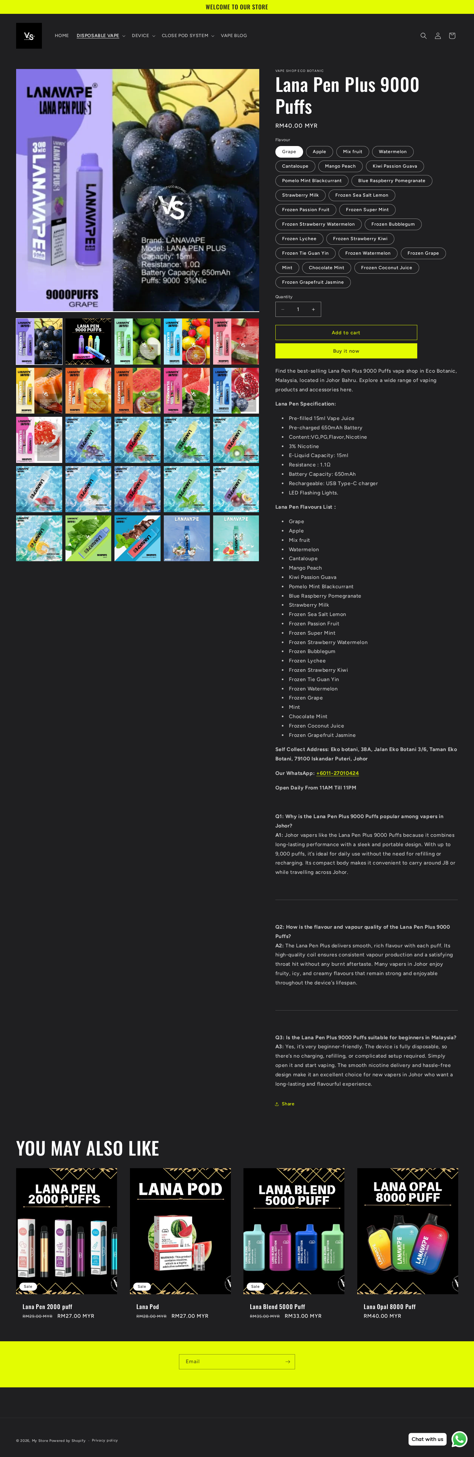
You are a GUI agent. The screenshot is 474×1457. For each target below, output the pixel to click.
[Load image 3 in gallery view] (137, 341)
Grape (289, 151)
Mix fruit (352, 151)
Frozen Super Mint (367, 209)
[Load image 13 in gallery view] (137, 440)
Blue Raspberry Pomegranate (392, 180)
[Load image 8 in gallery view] (137, 391)
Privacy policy (105, 1440)
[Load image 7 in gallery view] (88, 391)
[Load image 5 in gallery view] (236, 341)
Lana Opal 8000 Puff (390, 1306)
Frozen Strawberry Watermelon (318, 224)
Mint (287, 267)
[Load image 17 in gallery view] (88, 489)
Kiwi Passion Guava (395, 166)
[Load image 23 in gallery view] (137, 538)
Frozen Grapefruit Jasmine (313, 282)
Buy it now (346, 351)
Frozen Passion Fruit (306, 209)
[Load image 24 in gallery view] (187, 538)
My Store (40, 1441)
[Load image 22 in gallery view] (88, 538)
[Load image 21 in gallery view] (39, 538)
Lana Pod (147, 1306)
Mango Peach (340, 166)
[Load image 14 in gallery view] (187, 440)
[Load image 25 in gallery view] (236, 538)
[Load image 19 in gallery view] (187, 489)
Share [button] (288, 1104)
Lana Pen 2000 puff (48, 1306)
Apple (319, 151)
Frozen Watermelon (368, 253)
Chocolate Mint (326, 267)
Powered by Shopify (67, 1441)
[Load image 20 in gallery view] (236, 489)
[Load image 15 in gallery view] (236, 440)
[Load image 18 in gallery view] (137, 489)
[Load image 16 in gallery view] (39, 489)
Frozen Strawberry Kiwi (360, 238)
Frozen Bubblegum (393, 224)
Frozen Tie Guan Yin (305, 253)
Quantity (284, 296)
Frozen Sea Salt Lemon (362, 195)
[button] (100, 36)
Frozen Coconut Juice (386, 267)
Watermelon (393, 151)
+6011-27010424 (337, 773)
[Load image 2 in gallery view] (88, 341)
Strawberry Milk (300, 195)
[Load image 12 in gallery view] (88, 440)
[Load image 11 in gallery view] (39, 440)
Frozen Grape (423, 253)
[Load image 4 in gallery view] (187, 341)
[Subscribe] (288, 1361)
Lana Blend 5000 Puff (277, 1306)
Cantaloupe (295, 166)
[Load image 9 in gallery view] (187, 391)
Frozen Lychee (299, 238)
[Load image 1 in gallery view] (39, 341)
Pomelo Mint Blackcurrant (312, 180)
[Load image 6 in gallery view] (39, 391)
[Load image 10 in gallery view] (236, 391)
